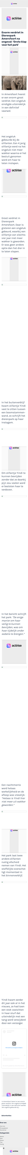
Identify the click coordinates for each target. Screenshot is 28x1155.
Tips (1, 1142)
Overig (2, 1144)
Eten (1, 1138)
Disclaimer (3, 1130)
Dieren (2, 1140)
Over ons (2, 1126)
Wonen (2, 1136)
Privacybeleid (4, 1128)
